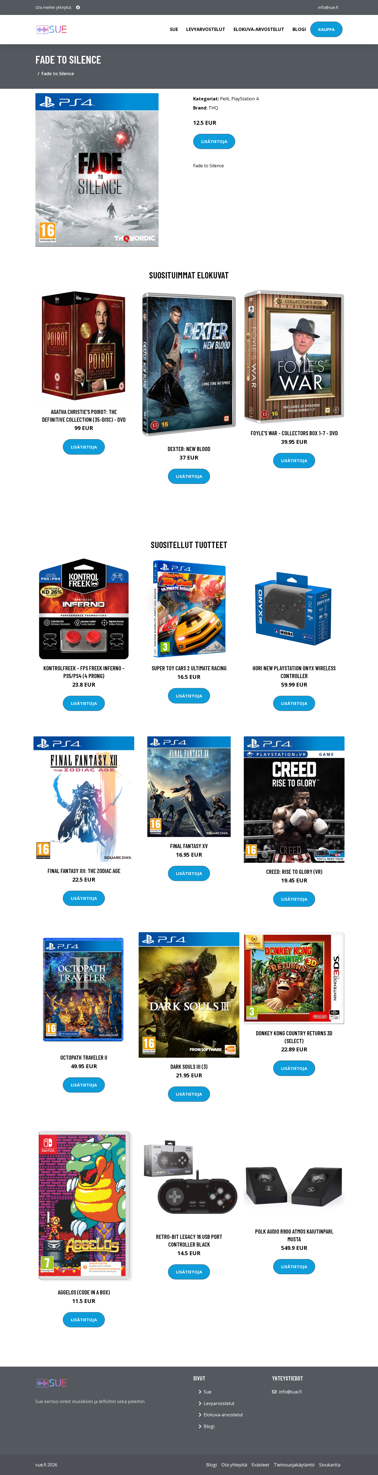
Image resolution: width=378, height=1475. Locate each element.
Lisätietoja (214, 141)
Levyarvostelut (205, 29)
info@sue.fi (328, 7)
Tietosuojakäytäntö (294, 1465)
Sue (174, 29)
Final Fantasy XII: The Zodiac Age (84, 870)
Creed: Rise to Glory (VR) (294, 871)
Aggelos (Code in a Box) (84, 1292)
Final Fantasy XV (189, 845)
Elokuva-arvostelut (259, 29)
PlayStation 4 (244, 99)
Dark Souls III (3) (189, 1066)
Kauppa (326, 29)
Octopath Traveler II (83, 1057)
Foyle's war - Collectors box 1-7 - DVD (294, 432)
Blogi (299, 29)
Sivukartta (329, 1465)
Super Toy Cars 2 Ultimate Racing (189, 667)
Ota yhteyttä (234, 1465)
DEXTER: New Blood (189, 448)
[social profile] (78, 7)
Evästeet (260, 1465)
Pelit (224, 99)
